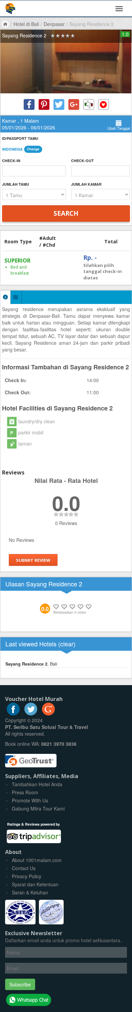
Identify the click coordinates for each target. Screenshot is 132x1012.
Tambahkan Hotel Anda (37, 784)
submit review (33, 560)
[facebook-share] (29, 104)
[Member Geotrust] (31, 758)
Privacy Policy (26, 876)
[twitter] (30, 713)
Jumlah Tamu (15, 184)
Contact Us (24, 868)
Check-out (82, 160)
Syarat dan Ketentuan (35, 884)
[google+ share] (74, 104)
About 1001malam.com (37, 860)
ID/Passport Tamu (20, 138)
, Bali (31, 664)
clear (66, 643)
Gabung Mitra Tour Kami (38, 808)
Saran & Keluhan (30, 892)
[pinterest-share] (44, 104)
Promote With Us (30, 800)
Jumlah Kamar (86, 184)
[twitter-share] (59, 104)
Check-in (11, 160)
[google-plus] (48, 713)
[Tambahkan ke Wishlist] (103, 104)
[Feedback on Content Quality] (88, 104)
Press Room (25, 792)
